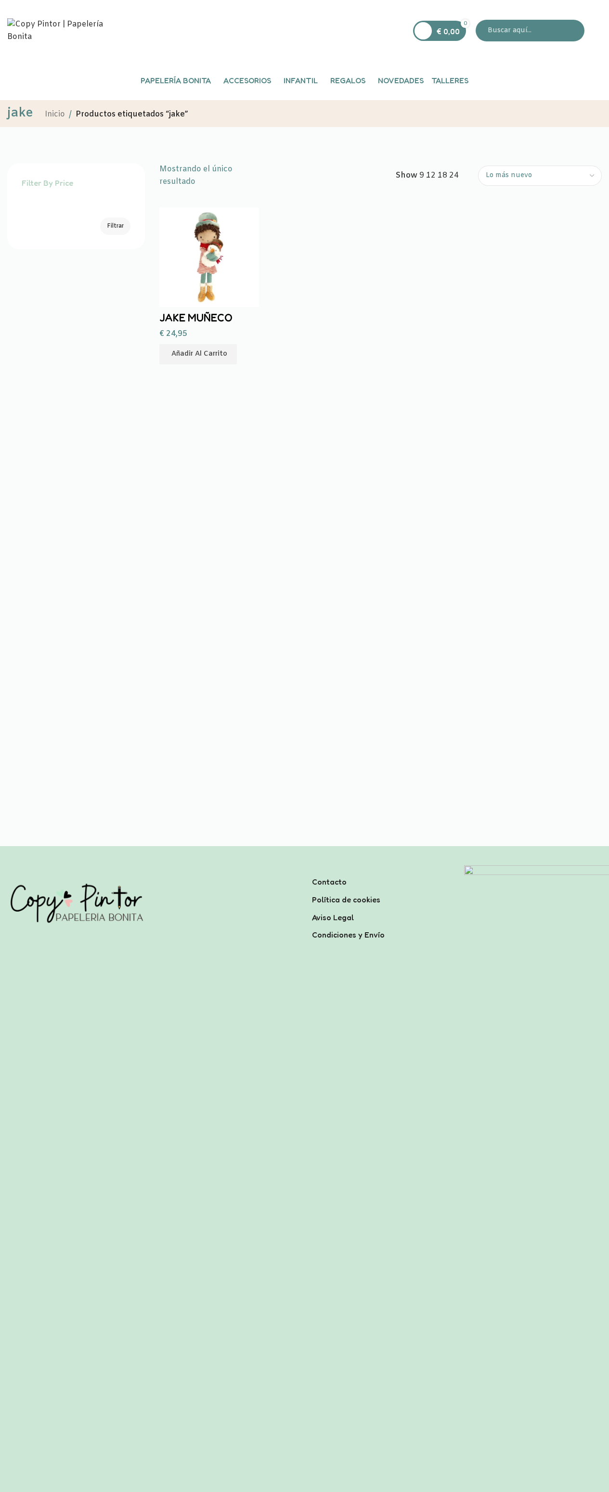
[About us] (381, 869)
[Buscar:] (530, 30)
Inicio (55, 114)
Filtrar (115, 226)
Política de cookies (346, 899)
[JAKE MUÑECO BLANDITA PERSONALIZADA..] (209, 257)
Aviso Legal (333, 917)
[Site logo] (67, 31)
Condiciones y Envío (348, 934)
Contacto (329, 882)
